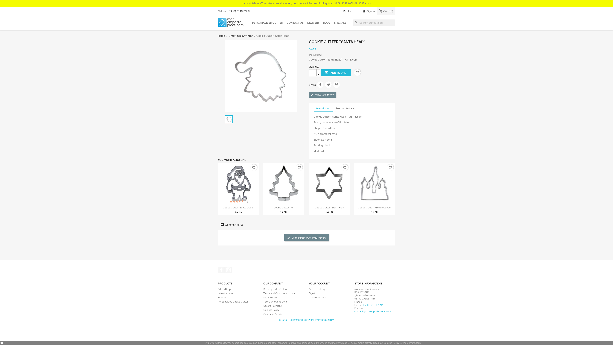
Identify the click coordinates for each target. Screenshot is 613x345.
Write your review (324, 94)
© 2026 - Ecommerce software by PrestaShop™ (306, 320)
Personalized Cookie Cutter (233, 301)
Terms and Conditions (275, 301)
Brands (222, 297)
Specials (340, 22)
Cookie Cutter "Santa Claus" (238, 207)
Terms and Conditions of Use (279, 293)
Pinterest (336, 84)
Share (320, 84)
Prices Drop (224, 289)
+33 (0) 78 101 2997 (238, 11)
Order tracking (317, 289)
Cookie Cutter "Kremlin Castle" (375, 207)
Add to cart (336, 73)
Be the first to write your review (308, 237)
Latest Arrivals (225, 293)
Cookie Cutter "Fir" (284, 207)
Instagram (228, 270)
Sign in (312, 293)
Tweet (328, 84)
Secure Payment (272, 305)
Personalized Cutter (267, 22)
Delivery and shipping (275, 289)
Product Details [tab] (345, 108)
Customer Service (273, 314)
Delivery (313, 22)
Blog (326, 22)
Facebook (221, 270)
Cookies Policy (271, 309)
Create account (317, 297)
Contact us (295, 22)
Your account (319, 283)
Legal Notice (270, 297)
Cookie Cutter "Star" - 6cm (329, 207)
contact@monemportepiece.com (372, 311)
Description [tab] (323, 108)
